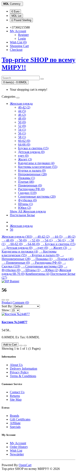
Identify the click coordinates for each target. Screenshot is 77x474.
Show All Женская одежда (28, 211)
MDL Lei (16, 15)
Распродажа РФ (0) (31, 189)
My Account (18, 443)
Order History (19, 447)
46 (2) (22, 114)
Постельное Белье (22, 215)
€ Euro (15, 11)
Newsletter (17, 454)
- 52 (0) (34, 240)
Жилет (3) (25, 159)
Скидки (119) (27, 193)
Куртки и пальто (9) (32, 170)
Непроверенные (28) (32, 174)
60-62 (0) (24, 141)
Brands (14, 415)
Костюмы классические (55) (37, 167)
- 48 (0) (8, 240)
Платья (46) (26, 181)
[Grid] (7, 300)
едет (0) (23, 155)
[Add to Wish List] (21, 345)
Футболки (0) (27, 200)
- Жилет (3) (58, 247)
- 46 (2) (69, 236)
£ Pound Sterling (21, 20)
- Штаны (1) (30, 270)
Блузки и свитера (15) (33, 148)
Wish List (16, 450)
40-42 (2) (24, 107)
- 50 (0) (21, 240)
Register (23, 35)
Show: (6, 310)
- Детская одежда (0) (17, 247)
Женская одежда (21, 103)
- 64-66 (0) (31, 244)
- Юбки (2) (49, 270)
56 (11, 229)
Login (22, 38)
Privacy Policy (19, 372)
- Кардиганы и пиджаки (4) (36, 249)
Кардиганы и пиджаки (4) (36, 163)
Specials (15, 427)
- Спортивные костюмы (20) (42, 266)
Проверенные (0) (30, 185)
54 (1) (22, 129)
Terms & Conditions (23, 376)
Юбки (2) (24, 207)
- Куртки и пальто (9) (43, 255)
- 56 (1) (59, 240)
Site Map (16, 399)
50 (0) (22, 122)
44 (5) (22, 111)
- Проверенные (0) (16, 262)
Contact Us (17, 392)
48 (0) (22, 118)
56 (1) (22, 133)
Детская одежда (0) (31, 152)
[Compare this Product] (25, 345)
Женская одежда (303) (17, 236)
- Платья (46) (63, 259)
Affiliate (15, 423)
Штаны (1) (25, 204)
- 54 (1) (46, 240)
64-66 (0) (24, 144)
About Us (16, 365)
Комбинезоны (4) (37, 274)
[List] (3, 300)
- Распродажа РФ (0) (46, 262)
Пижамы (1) (26, 178)
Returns (15, 396)
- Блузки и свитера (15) (58, 244)
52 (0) (22, 126)
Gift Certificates (20, 419)
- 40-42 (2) (41, 236)
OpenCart (25, 465)
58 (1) (22, 137)
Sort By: (7, 306)
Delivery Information (23, 368)
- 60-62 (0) (14, 244)
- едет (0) (40, 247)
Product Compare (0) (15, 302)
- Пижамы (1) (41, 259)
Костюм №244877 (14, 322)
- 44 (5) (56, 236)
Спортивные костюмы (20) (37, 196)
